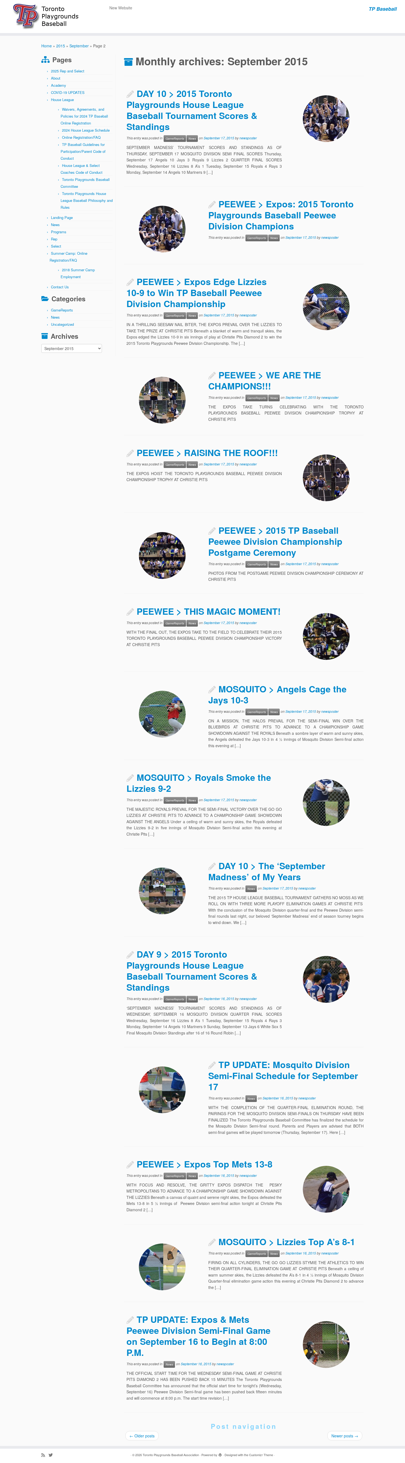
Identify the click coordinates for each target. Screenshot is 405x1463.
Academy (58, 85)
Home (46, 45)
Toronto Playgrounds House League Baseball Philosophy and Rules (87, 200)
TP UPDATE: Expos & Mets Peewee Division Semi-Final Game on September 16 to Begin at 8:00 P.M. (198, 1336)
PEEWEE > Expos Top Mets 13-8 (204, 1164)
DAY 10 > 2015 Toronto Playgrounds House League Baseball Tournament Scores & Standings (191, 110)
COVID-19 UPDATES (68, 92)
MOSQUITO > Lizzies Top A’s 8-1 (286, 1241)
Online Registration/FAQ (81, 137)
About (55, 78)
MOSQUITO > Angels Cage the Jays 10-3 (277, 694)
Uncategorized (62, 324)
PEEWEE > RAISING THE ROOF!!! (207, 452)
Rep (54, 239)
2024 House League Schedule (86, 130)
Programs (58, 231)
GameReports (62, 310)
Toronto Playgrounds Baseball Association (171, 1455)
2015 (60, 45)
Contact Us (60, 286)
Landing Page (62, 217)
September (79, 45)
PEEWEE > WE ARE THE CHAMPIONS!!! (264, 380)
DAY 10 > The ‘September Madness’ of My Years (266, 871)
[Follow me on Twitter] (52, 1455)
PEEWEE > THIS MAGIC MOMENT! (209, 611)
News (55, 224)
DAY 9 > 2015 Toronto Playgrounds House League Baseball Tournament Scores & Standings (191, 970)
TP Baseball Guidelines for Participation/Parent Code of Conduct (83, 151)
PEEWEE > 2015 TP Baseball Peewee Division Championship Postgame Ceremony (275, 541)
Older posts (142, 1435)
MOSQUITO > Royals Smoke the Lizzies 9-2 (198, 783)
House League (62, 99)
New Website (120, 7)
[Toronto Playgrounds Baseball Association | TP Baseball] (46, 16)
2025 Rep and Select (67, 71)
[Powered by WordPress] (220, 1454)
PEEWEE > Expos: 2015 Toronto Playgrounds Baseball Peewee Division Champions (281, 214)
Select (56, 246)
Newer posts (344, 1435)
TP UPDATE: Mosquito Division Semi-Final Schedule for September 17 (283, 1075)
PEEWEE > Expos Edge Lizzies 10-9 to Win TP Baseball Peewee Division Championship (196, 292)
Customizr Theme (261, 1455)
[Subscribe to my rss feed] (44, 1455)
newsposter (248, 138)
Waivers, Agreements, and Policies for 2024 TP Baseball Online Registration (84, 116)
